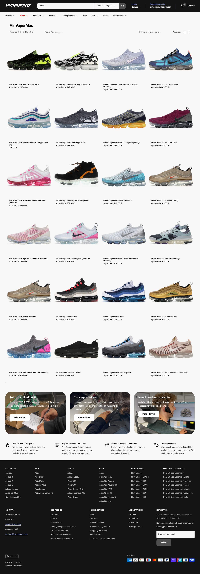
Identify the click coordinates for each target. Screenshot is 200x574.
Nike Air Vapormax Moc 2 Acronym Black (24, 84)
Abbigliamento (69, 16)
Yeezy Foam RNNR (75, 489)
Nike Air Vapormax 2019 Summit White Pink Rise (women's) (27, 201)
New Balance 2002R (140, 477)
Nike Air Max (40, 485)
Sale (85, 16)
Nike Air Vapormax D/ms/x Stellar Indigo (165, 259)
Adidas (70, 473)
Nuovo (22, 16)
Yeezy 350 (71, 481)
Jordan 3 (9, 485)
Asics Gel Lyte (105, 501)
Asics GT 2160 (105, 493)
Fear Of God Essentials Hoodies (177, 481)
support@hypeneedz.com (16, 534)
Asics (101, 473)
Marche (8, 16)
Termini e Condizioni (59, 531)
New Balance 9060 (139, 485)
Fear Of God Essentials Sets (175, 497)
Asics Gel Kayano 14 (108, 485)
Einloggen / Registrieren (160, 7)
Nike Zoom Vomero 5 (44, 493)
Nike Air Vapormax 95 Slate (113, 316)
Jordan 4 (9, 481)
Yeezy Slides (72, 497)
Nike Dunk (39, 481)
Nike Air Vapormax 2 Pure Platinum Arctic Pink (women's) (120, 85)
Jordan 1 (9, 477)
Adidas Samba (11, 489)
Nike (37, 473)
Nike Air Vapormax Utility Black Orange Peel (72, 200)
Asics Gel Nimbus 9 (107, 497)
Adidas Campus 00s (76, 493)
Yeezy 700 (71, 485)
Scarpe (52, 16)
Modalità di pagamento (100, 527)
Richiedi (164, 543)
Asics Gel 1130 (11, 493)
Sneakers (37, 16)
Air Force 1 (39, 477)
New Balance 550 (138, 481)
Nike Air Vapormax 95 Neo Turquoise (117, 373)
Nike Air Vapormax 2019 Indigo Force (164, 84)
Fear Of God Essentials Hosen (176, 485)
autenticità (133, 518)
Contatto (93, 518)
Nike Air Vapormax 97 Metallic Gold (164, 316)
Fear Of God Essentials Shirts (176, 477)
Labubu (8, 473)
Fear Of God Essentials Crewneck (178, 493)
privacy (54, 518)
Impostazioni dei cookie (61, 535)
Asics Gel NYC (105, 489)
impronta (54, 515)
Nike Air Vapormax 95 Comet (66, 316)
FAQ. (92, 515)
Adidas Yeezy (73, 477)
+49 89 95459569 (13, 524)
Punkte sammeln (97, 523)
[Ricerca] (122, 6)
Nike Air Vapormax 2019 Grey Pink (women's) (73, 259)
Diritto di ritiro (56, 523)
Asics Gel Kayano (106, 481)
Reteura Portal (96, 535)
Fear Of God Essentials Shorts (176, 489)
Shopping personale (98, 531)
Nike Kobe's (40, 489)
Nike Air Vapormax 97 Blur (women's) (164, 200)
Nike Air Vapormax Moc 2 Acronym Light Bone (73, 84)
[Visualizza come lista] (189, 32)
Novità (106, 16)
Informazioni (118, 16)
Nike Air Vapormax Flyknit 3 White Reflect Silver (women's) (120, 260)
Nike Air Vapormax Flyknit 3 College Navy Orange (121, 143)
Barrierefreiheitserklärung (62, 539)
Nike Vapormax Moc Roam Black (68, 373)
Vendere (132, 515)
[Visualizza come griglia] (184, 32)
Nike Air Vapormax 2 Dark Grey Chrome (70, 143)
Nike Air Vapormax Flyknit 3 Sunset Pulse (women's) (28, 259)
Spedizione (133, 523)
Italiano (9, 556)
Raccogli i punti (135, 527)
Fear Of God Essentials (173, 473)
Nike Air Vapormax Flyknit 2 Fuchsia (164, 143)
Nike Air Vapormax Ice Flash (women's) (117, 200)
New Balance (137, 473)
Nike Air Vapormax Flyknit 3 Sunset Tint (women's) (169, 373)
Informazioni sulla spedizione (102, 539)
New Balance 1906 (139, 489)
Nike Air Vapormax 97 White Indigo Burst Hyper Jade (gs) (28, 144)
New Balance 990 (138, 497)
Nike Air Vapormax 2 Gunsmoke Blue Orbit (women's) (28, 373)
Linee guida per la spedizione (63, 527)
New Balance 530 (13, 497)
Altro (93, 16)
